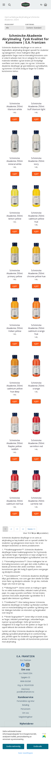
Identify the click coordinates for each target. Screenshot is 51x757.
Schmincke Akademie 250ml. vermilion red (36, 443)
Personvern (25, 709)
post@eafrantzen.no (25, 692)
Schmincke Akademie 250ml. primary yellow (15, 273)
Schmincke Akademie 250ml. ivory (36, 161)
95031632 (25, 689)
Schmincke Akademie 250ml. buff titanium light (36, 106)
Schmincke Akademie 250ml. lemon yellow (15, 215)
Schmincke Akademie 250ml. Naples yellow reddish (15, 445)
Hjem (7, 17)
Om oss (25, 713)
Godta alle (37, 746)
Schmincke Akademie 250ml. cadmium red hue (14, 500)
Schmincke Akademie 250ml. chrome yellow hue (36, 273)
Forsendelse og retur (25, 701)
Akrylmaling (23, 17)
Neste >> (31, 529)
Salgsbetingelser (25, 717)
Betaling (25, 705)
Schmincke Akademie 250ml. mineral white (15, 161)
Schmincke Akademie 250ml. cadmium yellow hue (36, 217)
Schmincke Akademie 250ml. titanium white (15, 106)
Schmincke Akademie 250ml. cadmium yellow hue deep (15, 387)
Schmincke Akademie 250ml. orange (36, 385)
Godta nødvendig (13, 746)
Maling (14, 17)
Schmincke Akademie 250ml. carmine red (36, 500)
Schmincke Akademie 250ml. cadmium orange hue (36, 329)
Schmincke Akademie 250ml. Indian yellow (15, 328)
